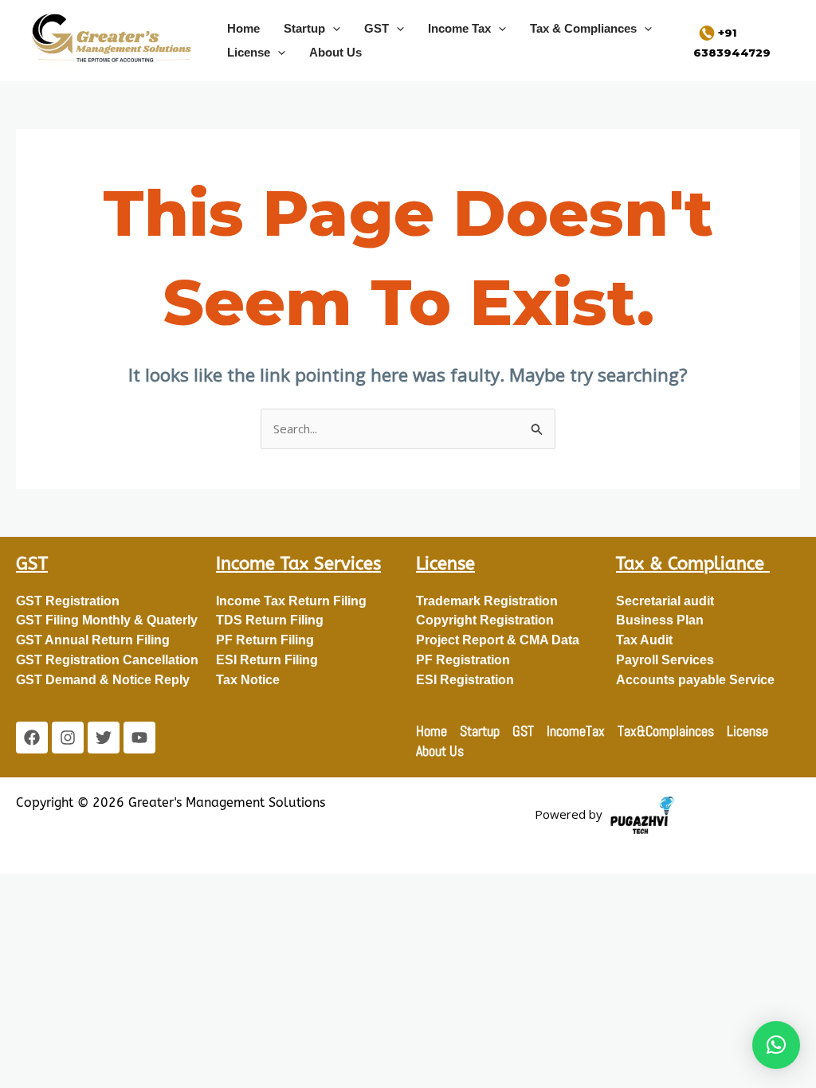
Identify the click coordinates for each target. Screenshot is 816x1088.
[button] (332, 28)
